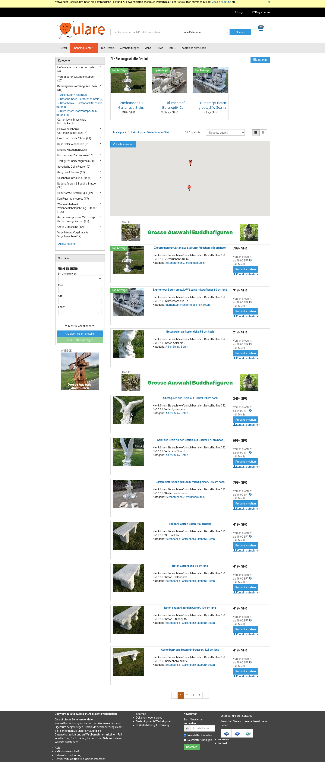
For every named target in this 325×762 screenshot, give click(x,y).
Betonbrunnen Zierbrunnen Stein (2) (81, 98)
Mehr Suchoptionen (80, 325)
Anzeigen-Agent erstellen (80, 333)
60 (250, 715)
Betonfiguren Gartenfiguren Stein (150, 132)
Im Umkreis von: (67, 273)
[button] (189, 188)
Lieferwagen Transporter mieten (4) (76, 69)
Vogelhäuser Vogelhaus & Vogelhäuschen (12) (72, 234)
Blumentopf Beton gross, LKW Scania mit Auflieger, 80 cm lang (190, 289)
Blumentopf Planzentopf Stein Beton (188, 304)
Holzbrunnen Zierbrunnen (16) (75, 155)
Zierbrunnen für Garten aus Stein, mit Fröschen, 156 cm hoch (190, 247)
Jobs (148, 47)
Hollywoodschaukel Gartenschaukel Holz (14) (72, 131)
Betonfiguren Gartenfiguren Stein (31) (77, 88)
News (160, 47)
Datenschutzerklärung (68, 755)
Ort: (60, 295)
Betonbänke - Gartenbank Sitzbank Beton (190, 538)
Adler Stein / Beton (177, 346)
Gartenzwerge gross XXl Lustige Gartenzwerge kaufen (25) (76, 219)
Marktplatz (119, 132)
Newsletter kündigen (200, 739)
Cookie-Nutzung (221, 1)
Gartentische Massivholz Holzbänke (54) (72, 121)
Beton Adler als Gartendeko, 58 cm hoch (190, 331)
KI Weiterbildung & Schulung (152, 725)
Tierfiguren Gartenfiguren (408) (76, 161)
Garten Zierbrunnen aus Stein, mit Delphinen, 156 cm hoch (190, 481)
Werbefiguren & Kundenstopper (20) (76, 78)
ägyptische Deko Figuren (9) (73, 166)
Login (240, 12)
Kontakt (222, 743)
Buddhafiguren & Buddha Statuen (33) (77, 185)
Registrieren (262, 12)
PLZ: (61, 284)
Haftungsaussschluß (67, 751)
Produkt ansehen (245, 269)
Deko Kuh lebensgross (149, 717)
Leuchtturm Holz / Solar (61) (74, 138)
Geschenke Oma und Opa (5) (74, 177)
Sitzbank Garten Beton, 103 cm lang (190, 523)
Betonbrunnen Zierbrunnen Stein (185, 262)
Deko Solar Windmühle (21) (73, 144)
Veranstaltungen (130, 47)
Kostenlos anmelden (194, 47)
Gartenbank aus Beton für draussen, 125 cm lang (190, 649)
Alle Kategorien (67, 243)
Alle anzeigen (260, 59)
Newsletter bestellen (200, 735)
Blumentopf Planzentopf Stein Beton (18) (76, 112)
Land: (61, 306)
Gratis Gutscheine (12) (70, 226)
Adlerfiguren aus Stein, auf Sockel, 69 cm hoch (190, 398)
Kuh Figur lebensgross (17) (73, 198)
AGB (57, 747)
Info (171, 47)
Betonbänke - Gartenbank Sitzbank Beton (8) (79, 105)
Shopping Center (83, 47)
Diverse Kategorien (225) (72, 149)
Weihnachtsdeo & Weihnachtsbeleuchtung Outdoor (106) (76, 208)
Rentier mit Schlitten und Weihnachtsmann (80, 758)
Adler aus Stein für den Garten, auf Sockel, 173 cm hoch (190, 439)
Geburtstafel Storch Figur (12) (75, 192)
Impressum (224, 739)
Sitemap (141, 713)
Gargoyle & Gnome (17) (71, 172)
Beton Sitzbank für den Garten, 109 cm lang (190, 607)
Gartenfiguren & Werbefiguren (154, 721)
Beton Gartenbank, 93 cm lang (190, 565)
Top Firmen (107, 47)
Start (64, 47)
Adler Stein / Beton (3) (73, 94)
